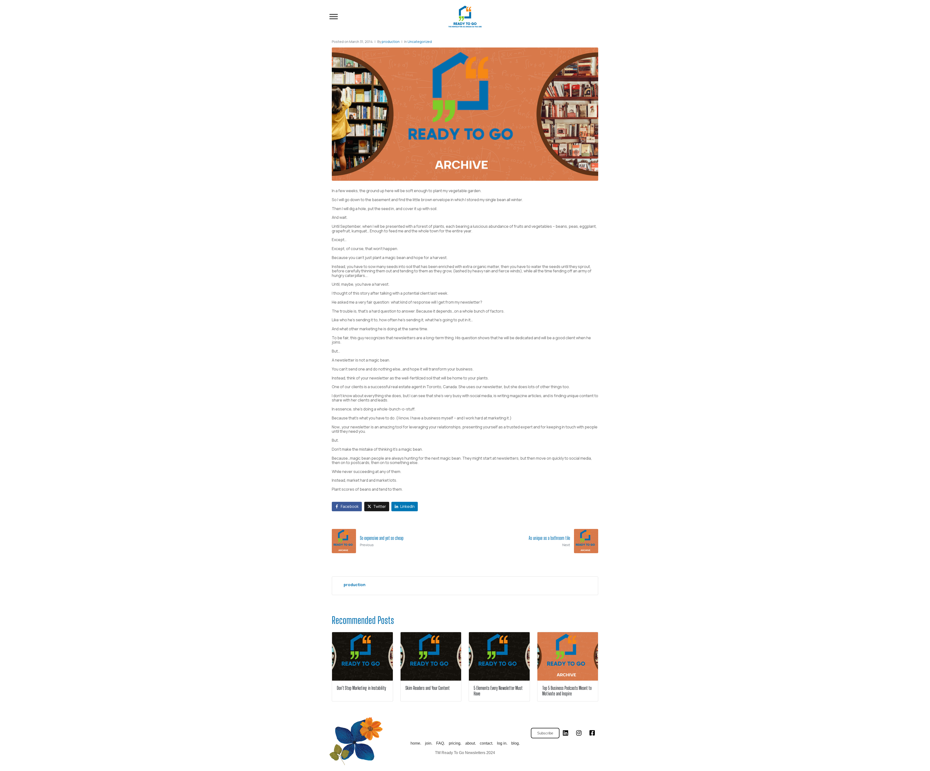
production (391, 41)
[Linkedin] (565, 733)
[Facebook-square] (592, 733)
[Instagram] (579, 733)
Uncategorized (420, 41)
